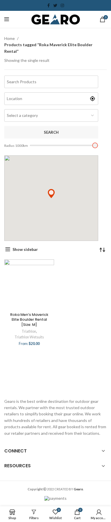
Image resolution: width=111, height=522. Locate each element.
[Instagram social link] (62, 5)
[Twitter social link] (55, 5)
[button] (51, 193)
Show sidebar (25, 249)
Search (51, 132)
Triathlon (29, 331)
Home (10, 38)
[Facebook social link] (49, 5)
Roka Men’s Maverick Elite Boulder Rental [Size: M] (29, 319)
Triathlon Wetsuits (29, 337)
